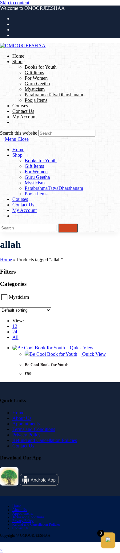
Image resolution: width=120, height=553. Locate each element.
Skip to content (14, 2)
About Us (21, 418)
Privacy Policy (26, 434)
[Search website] (14, 122)
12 (14, 326)
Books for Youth (41, 160)
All (15, 337)
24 (14, 331)
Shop (17, 155)
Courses (20, 199)
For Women (36, 171)
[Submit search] (68, 228)
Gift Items (34, 166)
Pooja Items (36, 193)
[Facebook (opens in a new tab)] (14, 24)
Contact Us (23, 204)
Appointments (26, 423)
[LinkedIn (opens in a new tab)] (14, 35)
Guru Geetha (37, 177)
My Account (24, 210)
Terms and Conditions (33, 429)
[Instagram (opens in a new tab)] (14, 29)
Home (18, 149)
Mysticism (35, 182)
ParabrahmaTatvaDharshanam (54, 188)
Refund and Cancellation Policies (44, 440)
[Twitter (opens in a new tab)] (14, 18)
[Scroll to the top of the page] (2, 544)
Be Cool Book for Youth (47, 365)
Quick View (81, 347)
